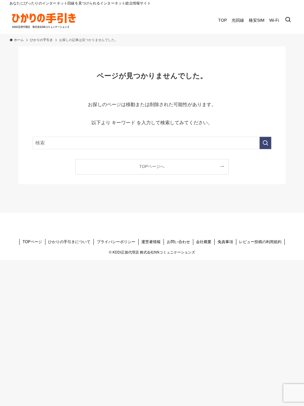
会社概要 (203, 242)
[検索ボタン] (287, 20)
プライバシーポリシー (116, 242)
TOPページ (32, 242)
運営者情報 (151, 242)
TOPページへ (151, 166)
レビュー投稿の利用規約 (260, 242)
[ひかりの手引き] (45, 20)
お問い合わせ (178, 242)
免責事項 (225, 242)
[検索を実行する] (265, 143)
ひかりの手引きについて (69, 242)
